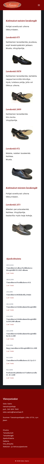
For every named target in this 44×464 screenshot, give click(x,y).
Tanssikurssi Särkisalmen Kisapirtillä (21, 307)
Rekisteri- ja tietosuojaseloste (15, 447)
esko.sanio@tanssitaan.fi (13, 412)
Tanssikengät (8, 436)
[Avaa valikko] (39, 5)
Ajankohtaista (8, 438)
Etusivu (6, 430)
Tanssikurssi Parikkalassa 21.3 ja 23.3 (21, 360)
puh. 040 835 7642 (11, 409)
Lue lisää (10, 273)
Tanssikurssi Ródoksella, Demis (18, 295)
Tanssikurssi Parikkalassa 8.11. (18, 282)
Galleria (6, 441)
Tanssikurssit (8, 433)
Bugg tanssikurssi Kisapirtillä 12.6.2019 (21, 348)
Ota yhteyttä (8, 444)
